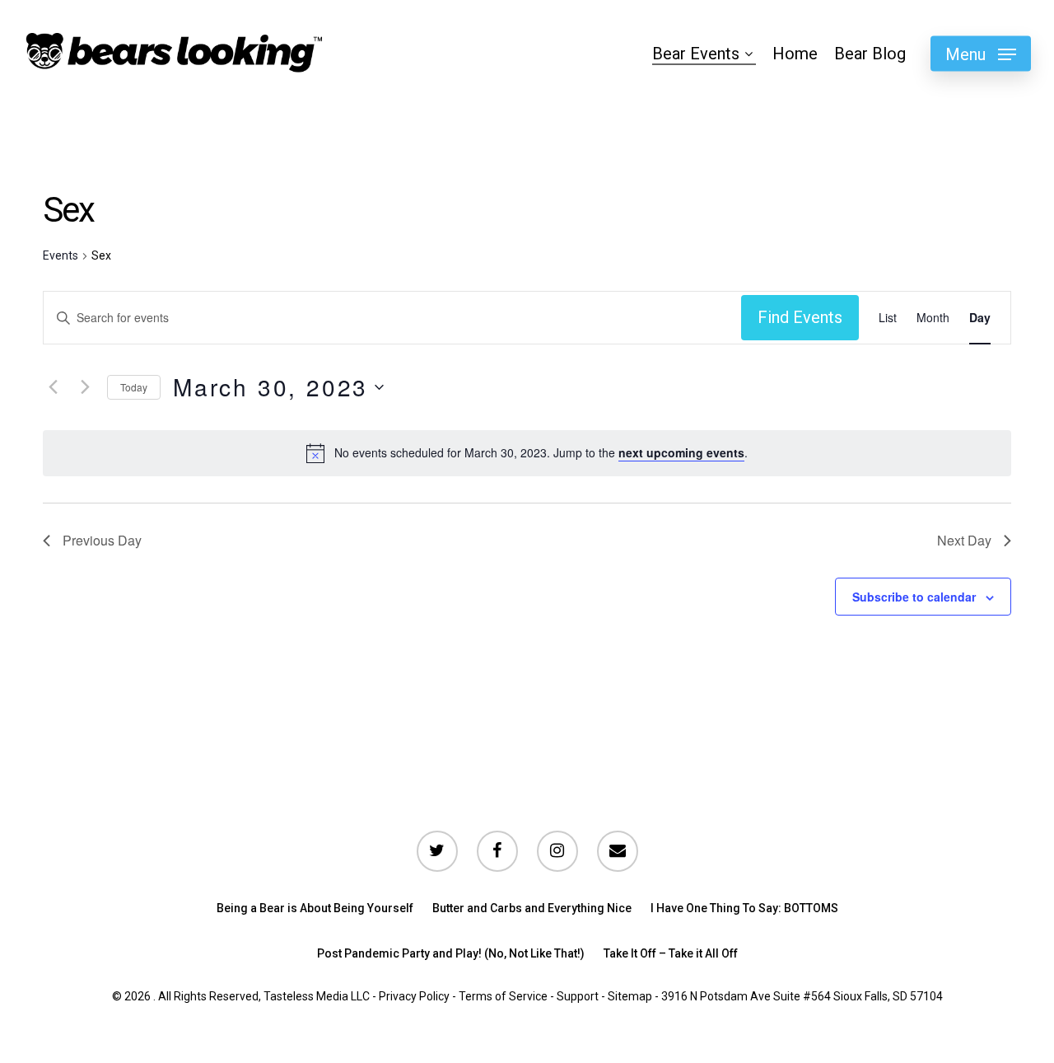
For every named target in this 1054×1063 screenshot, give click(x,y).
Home (795, 53)
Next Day (964, 540)
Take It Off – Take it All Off (671, 953)
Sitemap (630, 996)
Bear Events (695, 53)
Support (578, 996)
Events (60, 255)
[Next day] (85, 387)
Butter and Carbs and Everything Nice (532, 908)
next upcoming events (681, 452)
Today (133, 387)
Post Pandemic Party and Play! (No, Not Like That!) (451, 953)
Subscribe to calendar (914, 596)
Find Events (800, 317)
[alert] (541, 452)
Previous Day (102, 540)
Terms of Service (503, 996)
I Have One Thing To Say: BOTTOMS (744, 908)
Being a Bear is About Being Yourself (315, 908)
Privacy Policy (414, 996)
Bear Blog (870, 53)
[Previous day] (53, 387)
